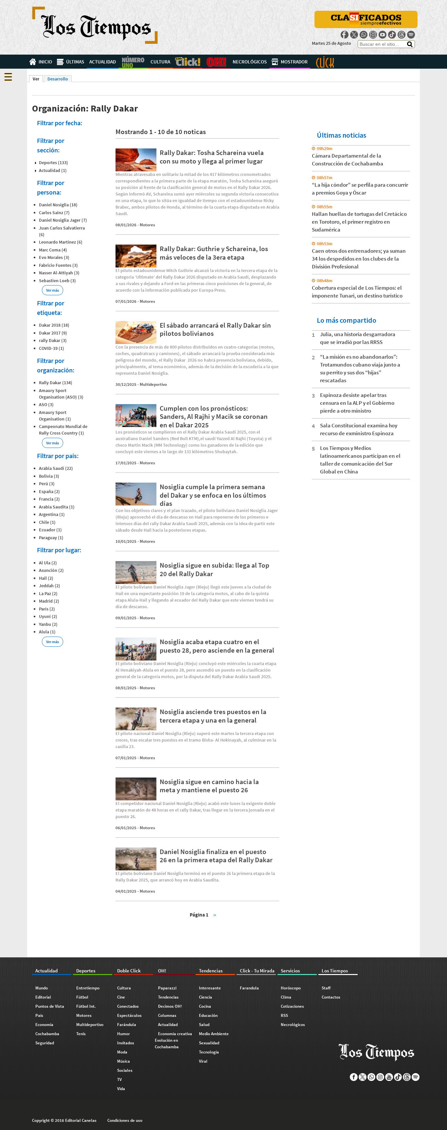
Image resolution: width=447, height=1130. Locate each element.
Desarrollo (57, 79)
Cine (121, 997)
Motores (147, 225)
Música (123, 1061)
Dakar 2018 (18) (54, 325)
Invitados (125, 1043)
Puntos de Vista (49, 1006)
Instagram (373, 35)
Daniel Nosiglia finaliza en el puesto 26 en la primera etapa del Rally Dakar (216, 855)
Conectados (128, 1006)
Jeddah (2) (49, 586)
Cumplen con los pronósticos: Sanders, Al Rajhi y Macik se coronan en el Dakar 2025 (214, 416)
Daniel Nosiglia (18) (58, 205)
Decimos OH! (170, 1006)
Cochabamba (47, 1033)
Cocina (205, 1006)
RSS (284, 1015)
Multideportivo (153, 384)
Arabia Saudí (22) (56, 468)
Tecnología (209, 1052)
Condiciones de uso (124, 1120)
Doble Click (187, 62)
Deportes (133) (53, 162)
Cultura (160, 62)
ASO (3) (46, 404)
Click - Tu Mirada (325, 62)
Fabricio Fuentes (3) (58, 265)
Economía (44, 1024)
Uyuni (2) (48, 616)
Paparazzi (167, 988)
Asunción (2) (51, 570)
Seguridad (44, 1043)
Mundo (41, 988)
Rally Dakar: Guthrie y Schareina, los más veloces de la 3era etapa (214, 252)
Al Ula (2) (48, 563)
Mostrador (294, 62)
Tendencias (168, 997)
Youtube (382, 35)
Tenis (81, 1033)
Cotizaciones (292, 1006)
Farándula (126, 1024)
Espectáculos (129, 1015)
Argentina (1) (52, 514)
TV (119, 1079)
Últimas (75, 62)
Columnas (167, 1015)
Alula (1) (47, 632)
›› (214, 914)
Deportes (133, 62)
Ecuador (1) (50, 530)
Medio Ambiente (214, 1033)
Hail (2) (46, 578)
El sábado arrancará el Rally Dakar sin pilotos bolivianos (215, 329)
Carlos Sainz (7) (54, 212)
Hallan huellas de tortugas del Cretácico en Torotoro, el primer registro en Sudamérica (359, 221)
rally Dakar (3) (53, 340)
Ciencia (205, 997)
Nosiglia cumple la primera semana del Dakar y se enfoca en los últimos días (213, 494)
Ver (38, 79)
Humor (123, 1033)
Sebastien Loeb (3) (57, 280)
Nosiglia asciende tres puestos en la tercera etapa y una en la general (213, 715)
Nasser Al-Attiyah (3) (59, 273)
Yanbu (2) (48, 624)
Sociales (125, 1070)
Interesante (210, 988)
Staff (326, 988)
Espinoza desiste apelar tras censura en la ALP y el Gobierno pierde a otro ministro (357, 402)
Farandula (249, 988)
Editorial (43, 997)
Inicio (45, 62)
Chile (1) (47, 522)
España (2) (49, 491)
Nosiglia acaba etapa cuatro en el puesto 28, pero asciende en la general (217, 645)
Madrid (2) (49, 601)
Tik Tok (392, 35)
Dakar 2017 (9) (53, 333)
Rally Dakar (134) (55, 382)
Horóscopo (291, 988)
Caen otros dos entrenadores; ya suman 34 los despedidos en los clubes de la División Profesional (359, 258)
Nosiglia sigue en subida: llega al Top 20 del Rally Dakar (214, 569)
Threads (401, 35)
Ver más (52, 290)
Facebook (345, 35)
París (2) (47, 609)
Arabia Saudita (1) (57, 507)
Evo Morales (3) (54, 257)
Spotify (411, 35)
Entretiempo (87, 988)
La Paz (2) (48, 593)
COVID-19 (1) (51, 348)
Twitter (354, 35)
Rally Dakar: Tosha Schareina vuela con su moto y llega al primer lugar (212, 156)
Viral (203, 1061)
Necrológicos (250, 62)
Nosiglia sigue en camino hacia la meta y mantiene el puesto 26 (209, 785)
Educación (208, 1015)
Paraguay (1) (51, 537)
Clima (286, 997)
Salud (204, 1024)
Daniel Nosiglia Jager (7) (63, 220)
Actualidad (102, 62)
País (39, 1015)
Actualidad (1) (53, 170)
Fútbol (82, 997)
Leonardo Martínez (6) (60, 242)
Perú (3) (47, 484)
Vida (121, 1088)
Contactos (331, 997)
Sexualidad (209, 1043)
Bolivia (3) (49, 476)
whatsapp (363, 35)
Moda (122, 1052)
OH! (216, 62)
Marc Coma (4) (53, 250)
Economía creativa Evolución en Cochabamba (173, 1040)
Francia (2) (49, 499)
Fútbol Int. (86, 1006)
